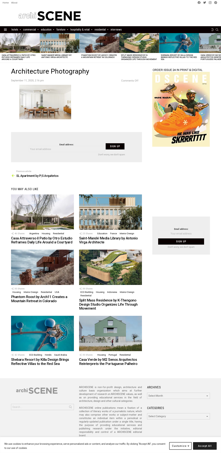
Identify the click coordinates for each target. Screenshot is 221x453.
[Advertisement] (181, 183)
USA (57, 292)
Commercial (29, 29)
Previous (1, 48)
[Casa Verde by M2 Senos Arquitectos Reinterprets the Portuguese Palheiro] (110, 333)
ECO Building (86, 292)
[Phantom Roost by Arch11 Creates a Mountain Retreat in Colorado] (99, 43)
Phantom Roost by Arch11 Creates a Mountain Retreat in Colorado (99, 56)
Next (219, 48)
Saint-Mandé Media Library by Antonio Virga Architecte (56, 56)
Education (46, 29)
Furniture (60, 29)
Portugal (113, 355)
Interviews (116, 29)
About (14, 2)
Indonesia (112, 292)
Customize (179, 446)
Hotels (15, 29)
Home (6, 2)
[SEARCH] (217, 29)
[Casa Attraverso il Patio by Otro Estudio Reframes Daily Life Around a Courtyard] (20, 43)
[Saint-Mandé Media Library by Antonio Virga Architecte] (59, 43)
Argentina (34, 233)
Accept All (205, 446)
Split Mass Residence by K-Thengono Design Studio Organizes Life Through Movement (139, 57)
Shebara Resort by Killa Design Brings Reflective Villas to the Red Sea (179, 57)
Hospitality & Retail (80, 29)
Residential (100, 29)
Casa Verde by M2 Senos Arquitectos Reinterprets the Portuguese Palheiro (108, 362)
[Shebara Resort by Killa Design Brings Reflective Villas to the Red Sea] (179, 43)
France (113, 233)
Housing (46, 233)
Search (70, 407)
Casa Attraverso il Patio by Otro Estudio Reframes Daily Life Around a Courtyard (19, 57)
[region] (110, 445)
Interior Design (127, 233)
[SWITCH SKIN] (212, 29)
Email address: (66, 144)
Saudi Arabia (60, 355)
